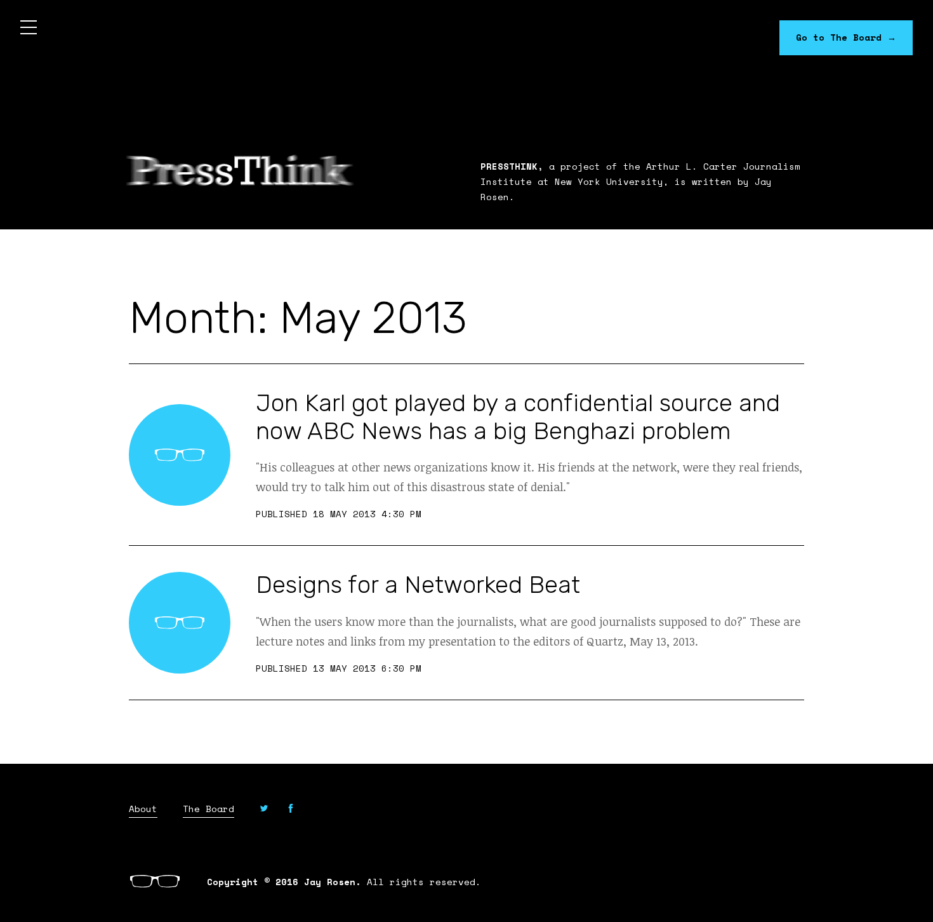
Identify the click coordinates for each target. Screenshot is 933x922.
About (143, 809)
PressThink (239, 170)
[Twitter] (264, 810)
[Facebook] (291, 810)
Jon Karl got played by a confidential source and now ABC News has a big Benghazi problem (518, 416)
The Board (208, 809)
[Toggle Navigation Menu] (28, 28)
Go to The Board (846, 37)
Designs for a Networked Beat (418, 584)
